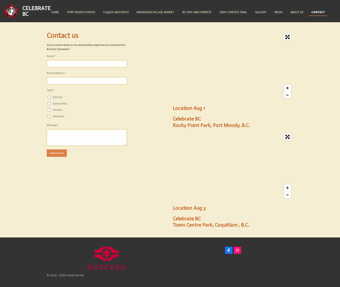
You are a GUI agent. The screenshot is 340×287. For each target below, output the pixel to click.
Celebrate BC (36, 11)
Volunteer (58, 116)
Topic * (51, 90)
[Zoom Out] (287, 94)
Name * (51, 56)
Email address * (56, 73)
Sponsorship (60, 103)
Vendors (57, 109)
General (57, 97)
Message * (53, 125)
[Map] (233, 66)
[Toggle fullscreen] (287, 37)
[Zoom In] (287, 88)
